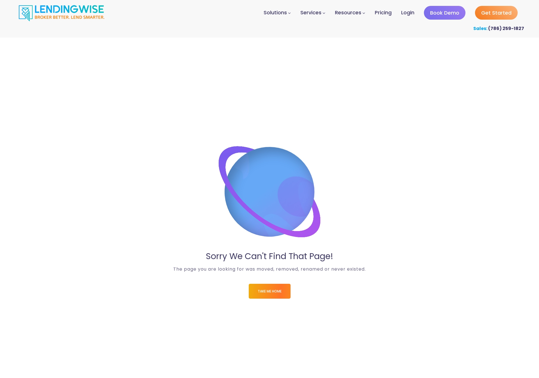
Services (310, 12)
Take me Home (270, 291)
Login (407, 12)
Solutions (275, 12)
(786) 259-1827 (506, 28)
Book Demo (444, 12)
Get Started (496, 12)
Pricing (383, 12)
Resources (348, 12)
